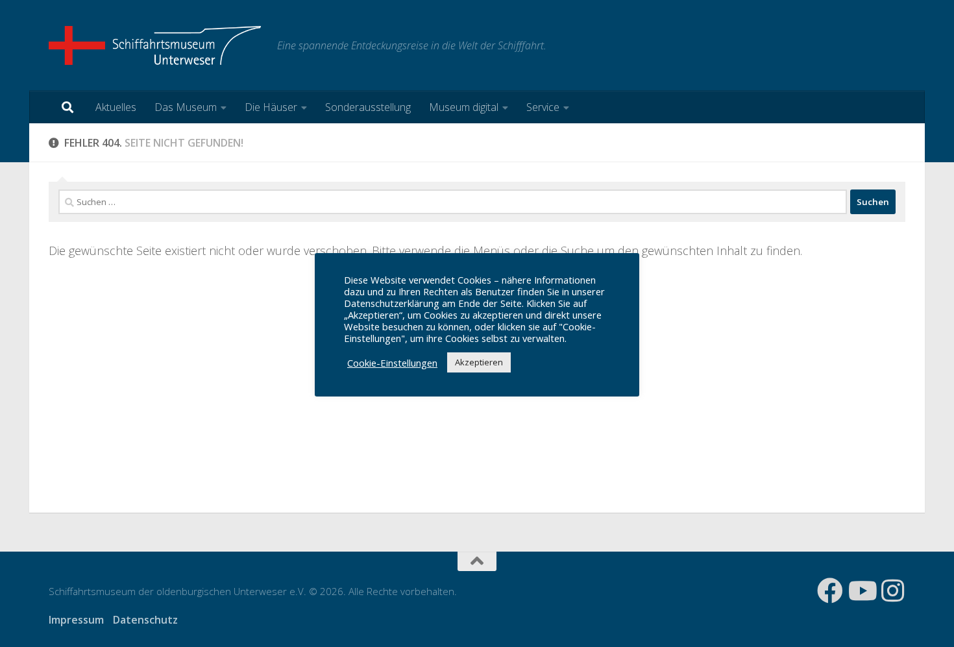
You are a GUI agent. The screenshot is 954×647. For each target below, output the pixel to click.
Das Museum (185, 107)
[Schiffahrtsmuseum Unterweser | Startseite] (156, 45)
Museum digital (463, 107)
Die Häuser (271, 107)
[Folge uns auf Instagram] (892, 591)
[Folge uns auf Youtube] (861, 591)
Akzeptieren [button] (479, 362)
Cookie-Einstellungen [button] (392, 363)
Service (542, 107)
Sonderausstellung (368, 107)
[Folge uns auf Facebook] (830, 591)
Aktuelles (115, 107)
